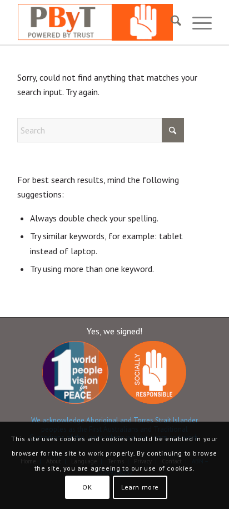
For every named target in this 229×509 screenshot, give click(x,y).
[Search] (170, 22)
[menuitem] (170, 22)
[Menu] (196, 22)
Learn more (140, 487)
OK (87, 487)
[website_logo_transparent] (95, 22)
